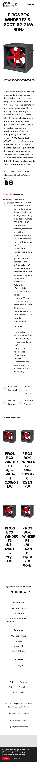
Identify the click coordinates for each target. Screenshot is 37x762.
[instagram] (16, 592)
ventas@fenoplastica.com (18, 720)
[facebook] (8, 592)
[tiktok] (29, 592)
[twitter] (12, 592)
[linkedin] (25, 592)
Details (9, 437)
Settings (15, 758)
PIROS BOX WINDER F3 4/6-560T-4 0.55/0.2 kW (11, 470)
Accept (6, 758)
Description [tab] (7, 194)
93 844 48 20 (23, 713)
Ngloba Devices (23, 707)
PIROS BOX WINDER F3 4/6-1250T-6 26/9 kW (11, 545)
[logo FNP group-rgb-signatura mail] (10, 3)
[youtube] (21, 592)
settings (22, 755)
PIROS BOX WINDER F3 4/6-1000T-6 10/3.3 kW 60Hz (28, 547)
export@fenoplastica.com (18, 727)
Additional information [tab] (7, 201)
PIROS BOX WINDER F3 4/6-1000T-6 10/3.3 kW (28, 470)
